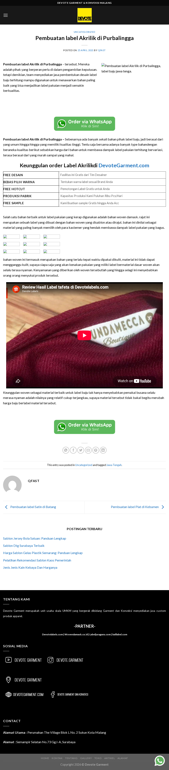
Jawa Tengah (114, 465)
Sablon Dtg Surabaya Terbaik (24, 545)
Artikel (109, 758)
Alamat (122, 758)
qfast (102, 50)
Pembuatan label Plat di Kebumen (135, 507)
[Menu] (5, 15)
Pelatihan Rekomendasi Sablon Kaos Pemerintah (37, 560)
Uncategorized (84, 32)
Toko (98, 758)
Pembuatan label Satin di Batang (33, 507)
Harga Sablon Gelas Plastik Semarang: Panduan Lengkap (43, 553)
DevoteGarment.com (124, 165)
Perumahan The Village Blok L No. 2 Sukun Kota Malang (66, 732)
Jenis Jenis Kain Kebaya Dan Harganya (30, 567)
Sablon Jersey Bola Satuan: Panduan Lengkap (34, 538)
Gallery (86, 758)
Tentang (71, 758)
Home (45, 758)
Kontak (57, 758)
